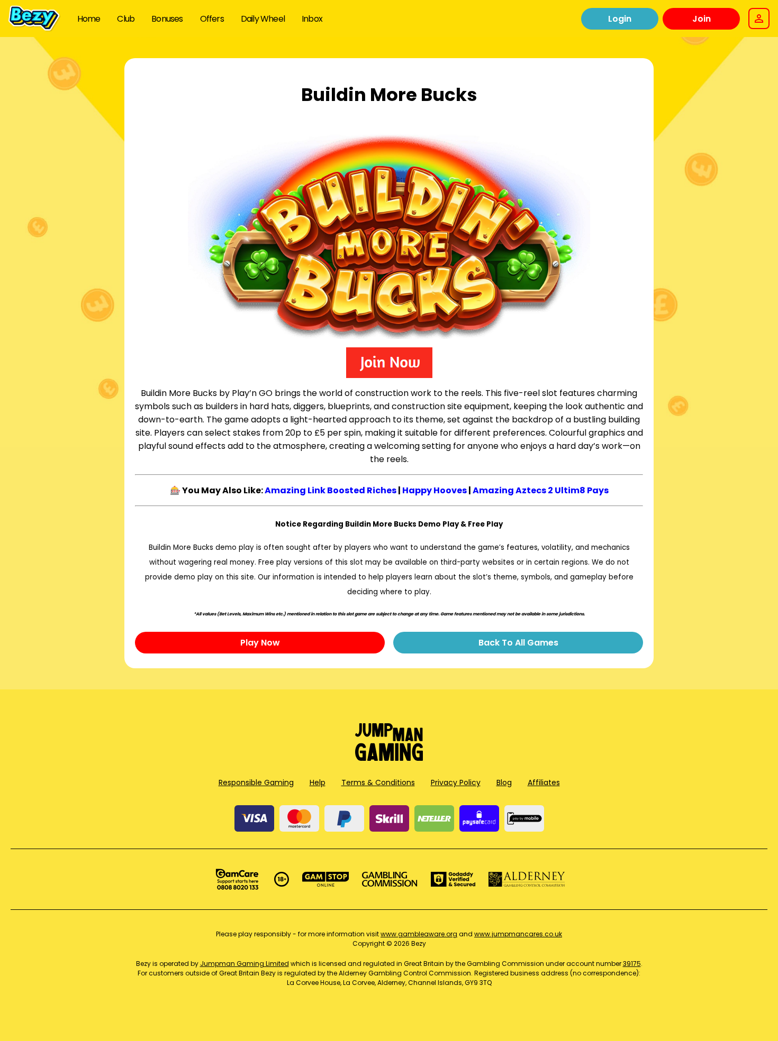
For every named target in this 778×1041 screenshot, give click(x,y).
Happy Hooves (434, 490)
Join (701, 19)
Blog (504, 782)
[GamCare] (237, 879)
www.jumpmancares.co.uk (518, 933)
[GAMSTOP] (325, 879)
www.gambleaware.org (419, 933)
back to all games (518, 643)
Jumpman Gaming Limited (244, 963)
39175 (632, 963)
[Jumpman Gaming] (389, 758)
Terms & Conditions (378, 782)
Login (619, 19)
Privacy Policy (456, 782)
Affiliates (544, 782)
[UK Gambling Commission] (389, 879)
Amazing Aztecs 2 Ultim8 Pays (541, 490)
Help (317, 782)
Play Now (260, 643)
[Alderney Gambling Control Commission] (526, 879)
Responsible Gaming (256, 782)
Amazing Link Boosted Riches (330, 490)
